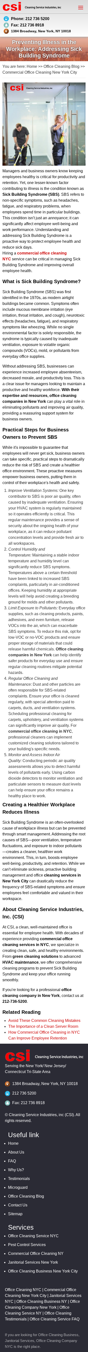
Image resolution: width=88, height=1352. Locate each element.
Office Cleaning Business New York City (43, 1271)
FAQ (12, 1161)
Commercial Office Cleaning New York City (39, 72)
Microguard (18, 1187)
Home (32, 66)
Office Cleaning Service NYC (33, 1236)
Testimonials (19, 1179)
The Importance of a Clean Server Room (43, 1026)
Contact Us (17, 1205)
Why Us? (16, 1170)
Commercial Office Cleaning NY (36, 1253)
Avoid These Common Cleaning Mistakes (44, 1020)
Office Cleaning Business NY (41, 1301)
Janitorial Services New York (33, 1262)
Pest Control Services (27, 1245)
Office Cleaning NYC (23, 1290)
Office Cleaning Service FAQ (54, 1319)
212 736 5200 (24, 1093)
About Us (16, 1152)
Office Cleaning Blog (61, 66)
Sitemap (15, 1214)
